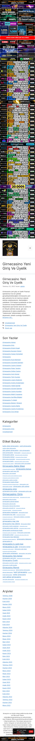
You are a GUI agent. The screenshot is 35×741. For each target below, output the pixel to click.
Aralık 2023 (6, 650)
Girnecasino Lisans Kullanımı (12, 380)
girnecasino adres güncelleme (21, 455)
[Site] (17, 63)
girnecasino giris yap (24, 491)
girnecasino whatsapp (10, 553)
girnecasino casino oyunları (10, 480)
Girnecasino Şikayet (11, 567)
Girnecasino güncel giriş (9, 503)
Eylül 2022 (6, 694)
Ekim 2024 (6, 622)
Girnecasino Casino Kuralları (12, 391)
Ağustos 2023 (7, 662)
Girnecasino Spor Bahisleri (11, 537)
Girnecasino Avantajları (9, 459)
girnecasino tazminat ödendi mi (9, 539)
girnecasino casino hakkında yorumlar (11, 477)
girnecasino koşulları (20, 514)
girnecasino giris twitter (10, 491)
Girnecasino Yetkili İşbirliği (11, 386)
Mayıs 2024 (7, 636)
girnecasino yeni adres (25, 553)
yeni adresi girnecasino (12, 577)
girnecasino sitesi (8, 535)
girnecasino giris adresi (21, 486)
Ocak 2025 (6, 613)
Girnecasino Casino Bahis (11, 406)
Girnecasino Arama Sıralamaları (13, 383)
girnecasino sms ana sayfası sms (21, 535)
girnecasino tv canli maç (13, 544)
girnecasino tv (7, 541)
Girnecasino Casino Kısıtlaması (13, 409)
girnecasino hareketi (7, 510)
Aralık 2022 (6, 685)
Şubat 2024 (7, 645)
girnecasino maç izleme (11, 524)
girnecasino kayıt (23, 512)
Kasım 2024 (7, 619)
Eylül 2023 (6, 659)
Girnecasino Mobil (25, 524)
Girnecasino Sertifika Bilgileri (12, 397)
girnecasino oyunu (23, 526)
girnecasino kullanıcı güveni (9, 581)
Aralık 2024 (6, 616)
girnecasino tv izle (10, 547)
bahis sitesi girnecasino (11, 446)
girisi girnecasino (8, 452)
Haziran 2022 (7, 702)
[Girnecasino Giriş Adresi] (10, 248)
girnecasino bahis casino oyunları (21, 461)
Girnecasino (7, 357)
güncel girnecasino (8, 572)
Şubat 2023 (7, 679)
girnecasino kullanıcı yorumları (22, 517)
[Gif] (17, 102)
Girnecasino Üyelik (10, 560)
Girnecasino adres (8, 455)
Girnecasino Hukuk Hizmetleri (13, 354)
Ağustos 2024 (7, 627)
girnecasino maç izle (11, 521)
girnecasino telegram (24, 539)
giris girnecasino (24, 450)
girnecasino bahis (8, 461)
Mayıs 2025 (6, 607)
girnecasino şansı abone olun (9, 570)
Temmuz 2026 (7, 596)
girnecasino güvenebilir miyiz (21, 579)
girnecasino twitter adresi (8, 549)
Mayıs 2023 (7, 671)
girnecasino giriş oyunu (25, 497)
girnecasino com (24, 484)
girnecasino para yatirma (10, 528)
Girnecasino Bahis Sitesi (14, 466)
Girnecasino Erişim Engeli (11, 348)
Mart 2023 (6, 676)
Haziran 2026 (7, 598)
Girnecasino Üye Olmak (11, 412)
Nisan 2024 (6, 639)
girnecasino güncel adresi (11, 501)
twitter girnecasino (19, 575)
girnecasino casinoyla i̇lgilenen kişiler (11, 484)
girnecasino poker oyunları (24, 528)
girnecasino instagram (10, 512)
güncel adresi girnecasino (23, 570)
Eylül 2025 (6, 601)
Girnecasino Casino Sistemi (12, 365)
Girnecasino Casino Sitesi (11, 482)
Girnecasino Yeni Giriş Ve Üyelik (14, 280)
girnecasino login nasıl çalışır (9, 519)
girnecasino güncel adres (9, 499)
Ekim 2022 (6, 691)
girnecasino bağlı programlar (9, 469)
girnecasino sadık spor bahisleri (9, 532)
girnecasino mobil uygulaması (11, 526)
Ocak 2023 (6, 682)
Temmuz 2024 (7, 630)
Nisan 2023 (6, 674)
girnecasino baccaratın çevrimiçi (23, 459)
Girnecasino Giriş (8, 345)
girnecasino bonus (23, 469)
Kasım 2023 (7, 653)
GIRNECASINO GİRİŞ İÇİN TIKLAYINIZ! (17, 37)
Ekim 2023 (6, 656)
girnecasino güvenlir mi (9, 508)
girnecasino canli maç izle (11, 471)
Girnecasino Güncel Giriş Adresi (11, 506)
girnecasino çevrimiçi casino (10, 563)
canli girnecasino (25, 446)
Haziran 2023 (7, 668)
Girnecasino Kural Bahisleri (12, 360)
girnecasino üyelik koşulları (10, 565)
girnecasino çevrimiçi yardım (25, 563)
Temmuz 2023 (7, 665)
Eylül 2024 (6, 624)
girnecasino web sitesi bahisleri (9, 551)
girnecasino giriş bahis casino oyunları (11, 497)
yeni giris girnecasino (8, 579)
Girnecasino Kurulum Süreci (12, 351)
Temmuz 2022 (7, 699)
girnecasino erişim (7, 486)
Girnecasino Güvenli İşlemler (12, 388)
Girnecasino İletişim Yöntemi (12, 403)
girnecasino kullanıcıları (8, 517)
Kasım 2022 (7, 688)
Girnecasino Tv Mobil (10, 400)
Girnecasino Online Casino (12, 371)
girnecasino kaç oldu (9, 514)
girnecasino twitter (24, 547)
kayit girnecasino (20, 572)
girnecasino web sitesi (21, 549)
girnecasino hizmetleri (17, 510)
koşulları (30, 572)
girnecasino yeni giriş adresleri (23, 558)
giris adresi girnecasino (11, 450)
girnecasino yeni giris (9, 558)
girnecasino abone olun (26, 452)
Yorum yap (8, 328)
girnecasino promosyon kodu (13, 530)
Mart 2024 (6, 642)
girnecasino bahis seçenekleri (23, 463)
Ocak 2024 (6, 648)
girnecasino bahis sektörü (8, 463)
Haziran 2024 (7, 633)
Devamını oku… (8, 317)
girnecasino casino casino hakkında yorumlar (12, 475)
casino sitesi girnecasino (9, 448)
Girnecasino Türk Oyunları (11, 377)
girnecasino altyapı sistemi (21, 457)
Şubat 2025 (7, 610)
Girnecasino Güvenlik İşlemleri (13, 362)
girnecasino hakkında (20, 508)
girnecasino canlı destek (9, 473)
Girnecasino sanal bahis (23, 532)
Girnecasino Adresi (9, 342)
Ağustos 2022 (7, 697)
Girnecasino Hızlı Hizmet (11, 374)
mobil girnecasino (7, 574)
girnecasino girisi (10, 489)
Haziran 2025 (7, 604)
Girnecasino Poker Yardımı (12, 368)
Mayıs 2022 (6, 705)
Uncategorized (10, 323)
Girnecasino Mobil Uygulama (12, 394)
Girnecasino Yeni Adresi (12, 556)
